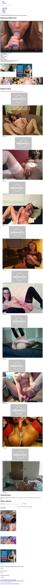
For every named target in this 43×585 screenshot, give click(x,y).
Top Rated (11, 15)
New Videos (5, 7)
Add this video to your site (4, 61)
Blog (3, 9)
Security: (19, 506)
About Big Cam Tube (4, 575)
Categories (4, 10)
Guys (3, 2)
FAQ (8, 575)
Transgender (5, 3)
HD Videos (25, 15)
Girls (3, 1)
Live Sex (4, 12)
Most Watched (5, 8)
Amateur (5, 56)
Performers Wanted (13, 579)
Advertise (2, 579)
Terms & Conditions (15, 583)
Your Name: (2, 503)
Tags (4, 570)
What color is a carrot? (25, 506)
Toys (6, 570)
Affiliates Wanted (7, 579)
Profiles (4, 11)
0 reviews (5, 59)
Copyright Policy (8, 583)
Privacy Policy (2, 583)
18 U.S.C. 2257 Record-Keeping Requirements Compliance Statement (12, 580)
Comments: (25, 503)
